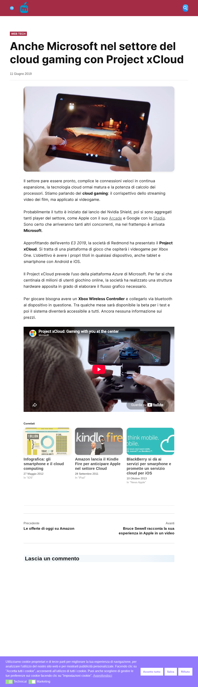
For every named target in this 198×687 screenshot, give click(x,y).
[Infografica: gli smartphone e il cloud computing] (47, 441)
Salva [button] (170, 671)
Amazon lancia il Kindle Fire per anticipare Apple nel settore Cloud (97, 464)
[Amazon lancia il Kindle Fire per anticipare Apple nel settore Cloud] (99, 441)
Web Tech (18, 33)
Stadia (159, 218)
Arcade (115, 218)
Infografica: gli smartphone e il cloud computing (44, 464)
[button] (9, 682)
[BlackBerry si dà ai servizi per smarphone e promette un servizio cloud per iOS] (150, 441)
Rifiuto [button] (185, 671)
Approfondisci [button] (102, 675)
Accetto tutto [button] (151, 671)
